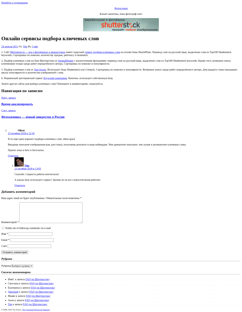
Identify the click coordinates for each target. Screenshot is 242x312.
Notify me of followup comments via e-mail (28, 228)
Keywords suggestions (55, 78)
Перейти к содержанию (14, 2)
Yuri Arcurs (40, 69)
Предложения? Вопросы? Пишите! (36, 310)
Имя (4, 233)
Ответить (13, 155)
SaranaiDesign (65, 60)
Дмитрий (13, 291)
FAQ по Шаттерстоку (38, 279)
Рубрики (6, 265)
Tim (25, 46)
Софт (35, 46)
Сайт (4, 246)
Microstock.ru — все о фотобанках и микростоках (37, 52)
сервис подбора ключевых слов (102, 52)
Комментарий (10, 222)
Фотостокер (121, 8)
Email (5, 240)
